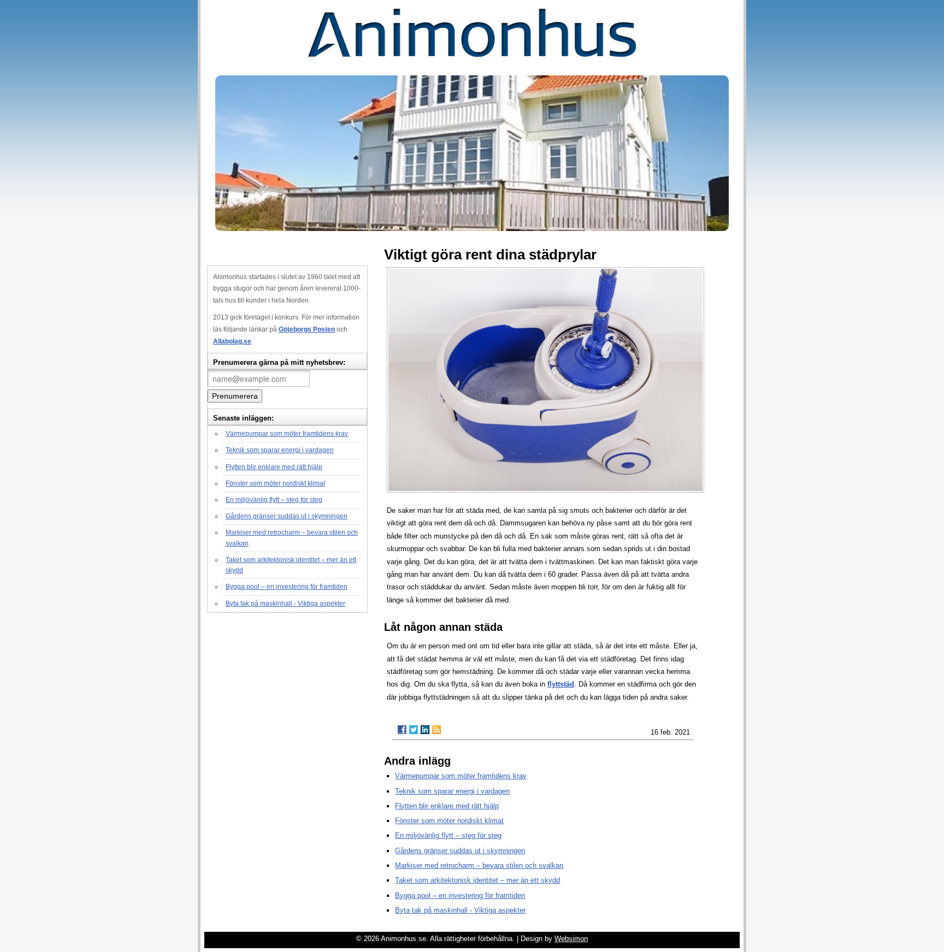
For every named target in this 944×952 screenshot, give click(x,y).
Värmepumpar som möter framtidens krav (287, 433)
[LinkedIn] (425, 729)
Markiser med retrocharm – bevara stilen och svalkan (479, 865)
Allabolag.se (232, 341)
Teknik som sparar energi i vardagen (280, 450)
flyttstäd (560, 684)
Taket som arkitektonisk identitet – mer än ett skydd (477, 880)
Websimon (571, 939)
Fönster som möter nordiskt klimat (275, 483)
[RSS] (436, 729)
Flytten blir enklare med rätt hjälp (274, 467)
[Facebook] (402, 729)
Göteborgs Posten (307, 329)
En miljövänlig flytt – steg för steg (274, 500)
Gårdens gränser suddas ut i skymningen (286, 516)
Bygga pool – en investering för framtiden (286, 586)
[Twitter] (413, 729)
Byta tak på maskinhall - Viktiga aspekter (285, 603)
